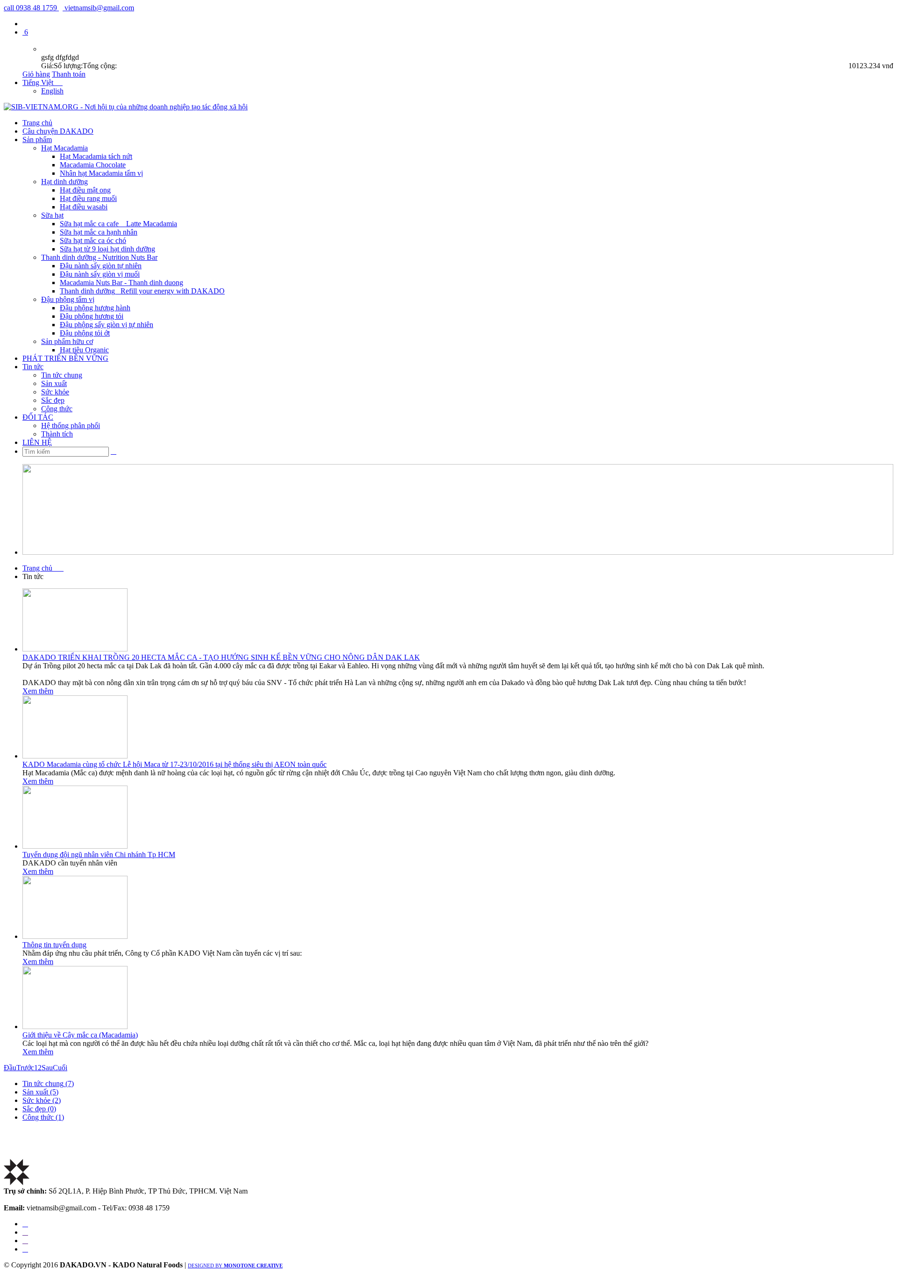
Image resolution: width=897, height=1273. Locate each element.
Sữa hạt (52, 215)
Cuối (60, 1068)
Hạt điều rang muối (88, 198)
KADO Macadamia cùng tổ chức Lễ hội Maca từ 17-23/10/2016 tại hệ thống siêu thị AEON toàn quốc (174, 764)
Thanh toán (68, 74)
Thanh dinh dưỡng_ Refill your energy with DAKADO (142, 291)
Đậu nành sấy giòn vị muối (100, 274)
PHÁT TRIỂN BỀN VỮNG (65, 358)
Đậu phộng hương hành (95, 308)
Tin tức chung (61, 375)
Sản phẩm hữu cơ (67, 341)
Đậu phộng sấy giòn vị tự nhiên (106, 325)
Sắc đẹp (52, 400)
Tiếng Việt (42, 82)
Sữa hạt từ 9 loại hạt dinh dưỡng (107, 249)
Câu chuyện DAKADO (57, 131)
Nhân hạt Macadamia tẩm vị (101, 173)
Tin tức (32, 367)
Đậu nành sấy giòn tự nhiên (101, 266)
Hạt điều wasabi (83, 207)
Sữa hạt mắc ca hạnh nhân (98, 232)
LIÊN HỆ (37, 442)
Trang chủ (37, 123)
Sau (47, 1068)
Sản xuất (54, 383)
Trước (25, 1068)
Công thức (56, 409)
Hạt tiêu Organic (84, 350)
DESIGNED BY (235, 1265)
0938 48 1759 (31, 8)
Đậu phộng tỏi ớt (85, 333)
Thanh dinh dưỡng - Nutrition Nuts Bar (99, 257)
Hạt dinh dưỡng (64, 182)
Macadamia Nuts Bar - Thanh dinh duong (121, 282)
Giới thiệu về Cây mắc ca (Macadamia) (80, 1035)
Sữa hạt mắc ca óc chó (93, 240)
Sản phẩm (37, 139)
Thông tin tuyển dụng (54, 945)
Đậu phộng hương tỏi (91, 316)
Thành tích (57, 434)
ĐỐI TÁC (37, 417)
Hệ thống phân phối (70, 425)
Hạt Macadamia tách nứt (96, 156)
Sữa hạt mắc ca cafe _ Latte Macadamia (118, 224)
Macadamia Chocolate (93, 165)
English (52, 91)
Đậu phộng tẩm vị (67, 299)
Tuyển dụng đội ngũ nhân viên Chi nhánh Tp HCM (98, 854)
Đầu (10, 1068)
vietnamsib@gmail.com (98, 8)
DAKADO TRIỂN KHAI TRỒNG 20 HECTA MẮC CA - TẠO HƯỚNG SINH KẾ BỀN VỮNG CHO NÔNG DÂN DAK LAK (221, 657)
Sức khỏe (55, 392)
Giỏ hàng (36, 74)
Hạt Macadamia (64, 148)
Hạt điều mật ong (85, 190)
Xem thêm (37, 691)
